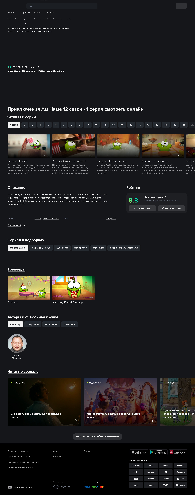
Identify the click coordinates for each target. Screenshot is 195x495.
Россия (42, 71)
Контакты (57, 456)
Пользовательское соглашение (23, 462)
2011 (108, 218)
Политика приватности (19, 456)
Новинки (49, 12)
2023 (113, 218)
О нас (56, 451)
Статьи (87, 451)
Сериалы (25, 12)
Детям (37, 12)
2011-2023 (18, 67)
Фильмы (12, 12)
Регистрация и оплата (18, 451)
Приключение (29, 71)
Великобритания (55, 71)
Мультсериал (14, 71)
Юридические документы (20, 467)
